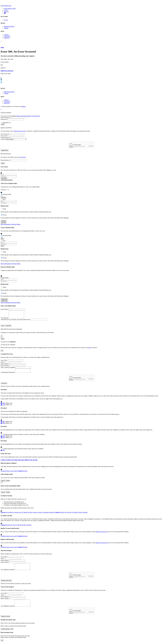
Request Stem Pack (6, 580)
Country (3, 139)
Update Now (4, 299)
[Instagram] (1, 79)
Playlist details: (5, 277)
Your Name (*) (5, 134)
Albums (6, 28)
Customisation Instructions (8, 372)
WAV (4, 404)
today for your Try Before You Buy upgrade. (16, 525)
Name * (3, 362)
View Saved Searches (6, 180)
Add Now (3, 197)
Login (2, 124)
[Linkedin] (1, 82)
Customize (4, 383)
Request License (5, 616)
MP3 (3, 403)
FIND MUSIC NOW (10, 8)
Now (2, 238)
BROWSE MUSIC (9, 26)
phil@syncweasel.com (7, 70)
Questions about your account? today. (14, 471)
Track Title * (4, 360)
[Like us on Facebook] (1, 78)
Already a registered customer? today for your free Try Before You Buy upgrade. (63, 512)
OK (12, 629)
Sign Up (6, 11)
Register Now (4, 150)
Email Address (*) (5, 117)
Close (2, 325)
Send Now (8, 325)
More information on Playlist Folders (10, 224)
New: (4, 199)
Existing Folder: (7, 194)
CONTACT (7, 36)
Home (2, 47)
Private (5, 215)
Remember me (7, 122)
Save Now (3, 178)
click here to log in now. (19, 131)
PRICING (7, 38)
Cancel (3, 480)
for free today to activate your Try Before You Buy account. (19, 512)
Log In (6, 20)
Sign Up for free (21, 116)
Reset (2, 163)
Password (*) (4, 119)
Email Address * (5, 309)
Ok (2, 350)
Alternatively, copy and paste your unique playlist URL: (16, 319)
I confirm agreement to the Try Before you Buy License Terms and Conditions (24, 434)
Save (2, 338)
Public (4, 209)
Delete (8, 480)
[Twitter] (1, 81)
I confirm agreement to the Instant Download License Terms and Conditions (23, 448)
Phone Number (5, 365)
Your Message (4, 318)
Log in (6, 10)
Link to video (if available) (8, 367)
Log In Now (22, 157)
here (89, 347)
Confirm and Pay (5, 629)
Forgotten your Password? (33, 116)
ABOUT (6, 34)
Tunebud (23, 106)
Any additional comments (7, 569)
